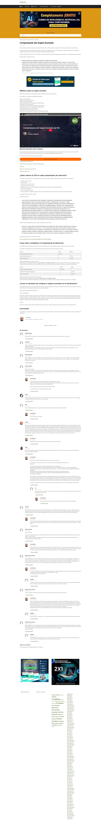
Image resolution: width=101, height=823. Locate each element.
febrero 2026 (69, 702)
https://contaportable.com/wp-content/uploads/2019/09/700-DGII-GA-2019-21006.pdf (35, 239)
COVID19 (56, 701)
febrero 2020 (69, 801)
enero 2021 (69, 786)
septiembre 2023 (70, 744)
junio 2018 (69, 817)
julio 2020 (69, 795)
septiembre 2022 (70, 760)
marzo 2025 (69, 718)
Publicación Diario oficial (24, 171)
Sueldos (57, 723)
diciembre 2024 (70, 723)
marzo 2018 (69, 818)
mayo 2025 (69, 715)
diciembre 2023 (70, 740)
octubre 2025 (69, 708)
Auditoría (54, 695)
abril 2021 (69, 782)
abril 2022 (69, 765)
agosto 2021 (69, 776)
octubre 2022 (69, 759)
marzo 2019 (69, 811)
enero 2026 (69, 704)
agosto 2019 (69, 808)
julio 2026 (69, 695)
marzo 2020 (69, 799)
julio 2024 (69, 730)
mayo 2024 (69, 733)
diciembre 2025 (70, 705)
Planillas (53, 718)
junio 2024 (69, 731)
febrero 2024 (69, 737)
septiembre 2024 (70, 727)
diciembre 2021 (70, 770)
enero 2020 (69, 802)
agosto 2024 (69, 728)
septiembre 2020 (70, 792)
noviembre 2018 (70, 815)
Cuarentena (54, 703)
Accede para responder (29, 338)
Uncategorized (55, 725)
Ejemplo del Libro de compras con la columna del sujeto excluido (32, 163)
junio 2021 (69, 779)
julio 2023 (69, 747)
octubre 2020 (69, 791)
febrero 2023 (69, 753)
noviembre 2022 (70, 757)
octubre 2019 (69, 805)
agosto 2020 (69, 794)
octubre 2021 (69, 773)
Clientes (54, 697)
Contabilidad (50, 325)
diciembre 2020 (70, 788)
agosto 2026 (69, 694)
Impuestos (55, 325)
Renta (53, 723)
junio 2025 (69, 714)
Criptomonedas (61, 701)
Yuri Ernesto (28, 317)
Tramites (61, 723)
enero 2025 (69, 721)
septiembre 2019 (70, 807)
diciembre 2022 (70, 756)
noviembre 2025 (70, 707)
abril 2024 (69, 734)
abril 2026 (69, 699)
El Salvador (60, 703)
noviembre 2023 (70, 741)
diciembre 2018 (70, 814)
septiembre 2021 (70, 775)
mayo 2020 (69, 798)
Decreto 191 (22, 166)
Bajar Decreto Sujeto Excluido (50, 159)
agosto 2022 (69, 762)
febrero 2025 (69, 720)
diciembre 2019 (70, 804)
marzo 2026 (69, 701)
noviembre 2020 (70, 789)
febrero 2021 (69, 785)
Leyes (62, 716)
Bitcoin (58, 695)
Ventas (60, 725)
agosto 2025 (69, 711)
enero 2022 (69, 769)
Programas (61, 721)
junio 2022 (69, 763)
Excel (53, 705)
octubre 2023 (69, 743)
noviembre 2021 (70, 772)
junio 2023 (69, 749)
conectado (30, 647)
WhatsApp (53, 726)
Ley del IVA (29, 56)
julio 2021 (69, 778)
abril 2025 (69, 717)
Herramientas (56, 710)
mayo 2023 (69, 750)
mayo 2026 (69, 698)
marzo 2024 (69, 736)
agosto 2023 (69, 746)
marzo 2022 (69, 766)
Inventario (57, 716)
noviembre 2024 (70, 724)
